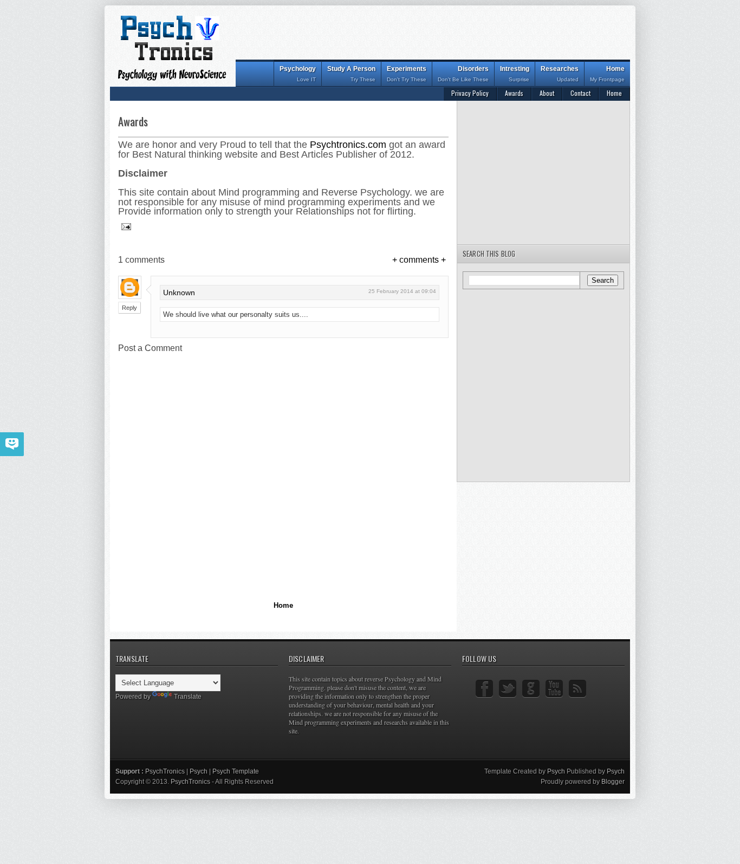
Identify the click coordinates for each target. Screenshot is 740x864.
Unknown (179, 292)
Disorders (463, 73)
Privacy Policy (470, 93)
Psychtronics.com (348, 144)
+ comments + (419, 259)
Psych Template (235, 771)
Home (607, 73)
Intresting (514, 73)
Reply (129, 307)
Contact (580, 93)
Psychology (298, 73)
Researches (560, 73)
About (547, 93)
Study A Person (351, 73)
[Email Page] (125, 226)
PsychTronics (165, 771)
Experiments (406, 73)
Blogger (613, 781)
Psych (199, 771)
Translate (188, 696)
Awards (514, 93)
